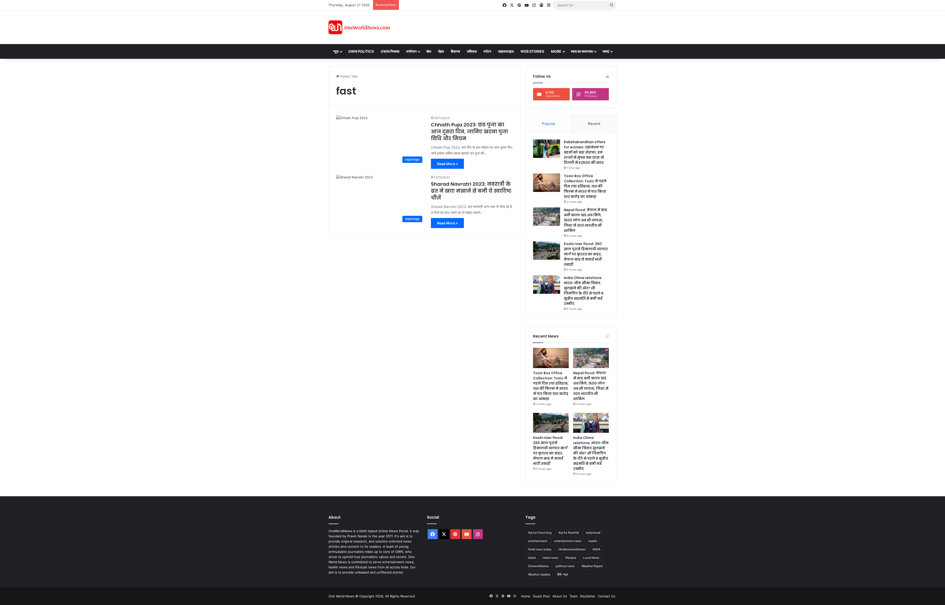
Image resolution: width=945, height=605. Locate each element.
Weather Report (592, 566)
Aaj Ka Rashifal (568, 532)
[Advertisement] (516, 27)
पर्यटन (487, 51)
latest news (550, 557)
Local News (591, 557)
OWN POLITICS (361, 51)
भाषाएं (605, 51)
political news (565, 566)
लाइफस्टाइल (506, 51)
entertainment (537, 541)
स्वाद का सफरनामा (582, 51)
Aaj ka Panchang (539, 532)
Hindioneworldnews (572, 549)
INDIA (596, 549)
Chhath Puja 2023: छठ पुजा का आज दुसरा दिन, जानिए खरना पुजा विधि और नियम (469, 131)
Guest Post (541, 596)
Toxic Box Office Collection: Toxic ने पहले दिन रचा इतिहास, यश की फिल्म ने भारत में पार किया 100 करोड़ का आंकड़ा (585, 186)
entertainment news (568, 541)
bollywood (593, 532)
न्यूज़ (336, 51)
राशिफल (472, 51)
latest (532, 557)
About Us (559, 596)
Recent (594, 123)
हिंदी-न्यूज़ (562, 574)
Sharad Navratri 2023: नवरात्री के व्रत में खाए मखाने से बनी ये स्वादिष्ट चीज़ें (471, 191)
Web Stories (532, 51)
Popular (548, 123)
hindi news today (539, 549)
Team (573, 596)
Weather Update (539, 574)
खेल (428, 51)
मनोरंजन (411, 51)
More (556, 51)
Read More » (447, 164)
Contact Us (606, 596)
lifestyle (570, 557)
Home (344, 76)
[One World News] (359, 27)
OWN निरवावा (390, 51)
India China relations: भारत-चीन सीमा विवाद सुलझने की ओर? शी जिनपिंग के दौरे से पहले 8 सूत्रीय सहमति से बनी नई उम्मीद (583, 290)
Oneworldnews (538, 566)
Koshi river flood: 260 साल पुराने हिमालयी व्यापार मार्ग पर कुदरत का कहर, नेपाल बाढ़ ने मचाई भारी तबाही (586, 254)
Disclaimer (588, 596)
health (592, 541)
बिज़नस (455, 51)
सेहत (441, 51)
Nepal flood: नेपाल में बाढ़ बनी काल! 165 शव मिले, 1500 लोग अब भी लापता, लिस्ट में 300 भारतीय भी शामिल (585, 220)
